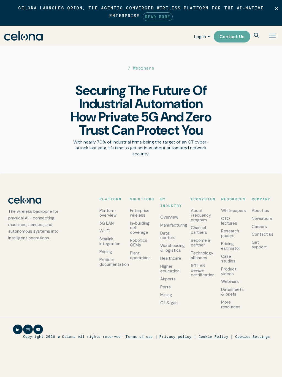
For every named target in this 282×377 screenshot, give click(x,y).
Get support (259, 245)
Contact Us (232, 36)
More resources (230, 304)
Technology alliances (202, 255)
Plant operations (140, 255)
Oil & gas (169, 303)
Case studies (228, 259)
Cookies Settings (252, 336)
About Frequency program (201, 215)
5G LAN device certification (202, 270)
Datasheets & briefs (232, 292)
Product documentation (110, 262)
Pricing (105, 251)
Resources (232, 199)
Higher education (170, 269)
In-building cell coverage (140, 228)
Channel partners (199, 230)
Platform (110, 199)
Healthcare (170, 258)
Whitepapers (232, 210)
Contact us (262, 234)
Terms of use (139, 336)
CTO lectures (229, 221)
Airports (168, 279)
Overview (169, 217)
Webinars (230, 281)
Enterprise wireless (140, 213)
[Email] (28, 329)
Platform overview (107, 213)
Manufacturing (171, 225)
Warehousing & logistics (171, 248)
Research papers (230, 233)
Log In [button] (200, 36)
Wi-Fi (104, 231)
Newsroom (262, 218)
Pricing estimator (230, 246)
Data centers (167, 235)
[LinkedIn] (18, 329)
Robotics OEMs (138, 243)
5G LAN (106, 223)
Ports (165, 287)
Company (261, 199)
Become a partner (200, 243)
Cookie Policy (213, 336)
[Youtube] (38, 329)
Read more (157, 16)
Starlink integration (109, 241)
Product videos (229, 271)
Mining (166, 295)
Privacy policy (175, 336)
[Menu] (272, 35)
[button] (256, 36)
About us (260, 210)
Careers (259, 226)
